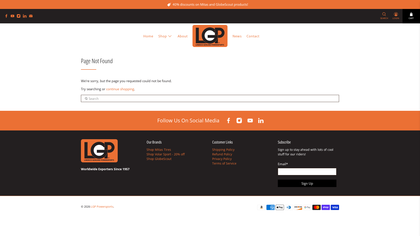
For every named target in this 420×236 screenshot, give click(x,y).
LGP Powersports (102, 206)
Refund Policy (222, 154)
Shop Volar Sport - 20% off (166, 154)
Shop (162, 36)
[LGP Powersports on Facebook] (7, 17)
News (237, 36)
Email (283, 164)
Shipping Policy (223, 150)
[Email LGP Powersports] (32, 17)
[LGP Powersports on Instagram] (20, 17)
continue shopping (120, 89)
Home (148, 36)
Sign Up (307, 183)
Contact (253, 36)
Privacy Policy (222, 159)
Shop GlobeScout (159, 159)
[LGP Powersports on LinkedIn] (26, 17)
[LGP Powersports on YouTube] (13, 17)
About (183, 36)
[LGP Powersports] (210, 36)
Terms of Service (224, 163)
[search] (210, 98)
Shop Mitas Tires (159, 150)
